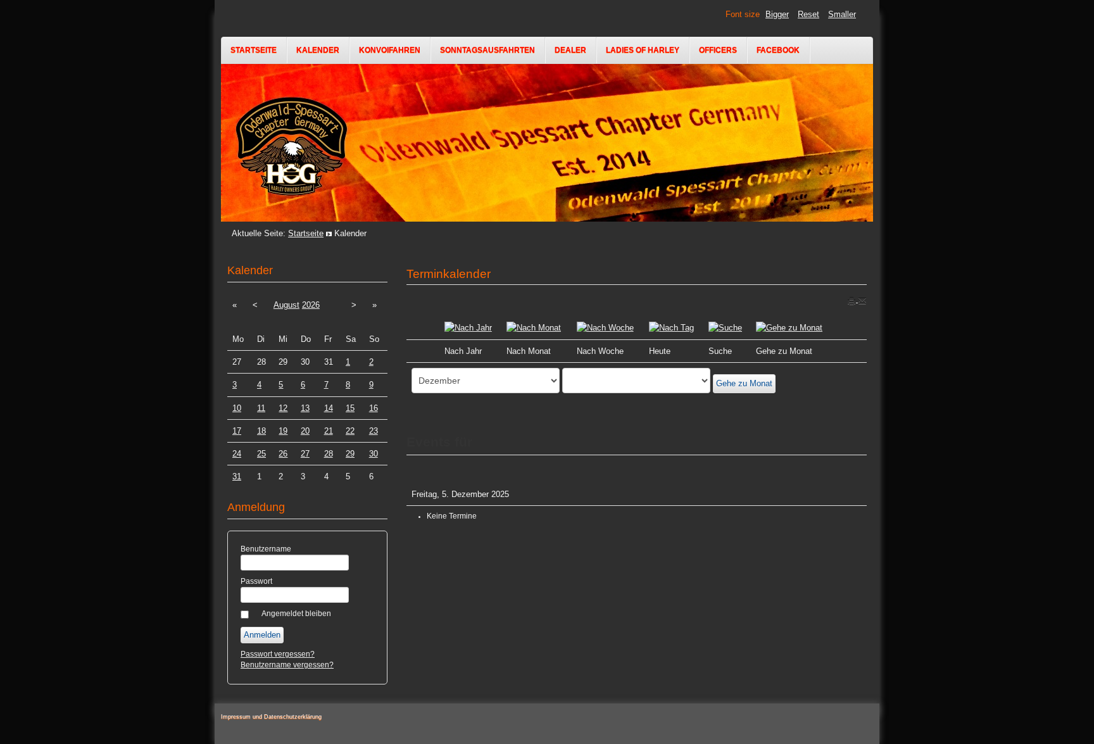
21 (328, 431)
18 (261, 431)
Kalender (317, 50)
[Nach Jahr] (468, 327)
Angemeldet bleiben (296, 613)
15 (350, 408)
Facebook (778, 50)
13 (305, 408)
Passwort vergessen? (278, 654)
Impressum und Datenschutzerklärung (271, 717)
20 (305, 431)
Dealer (570, 50)
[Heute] (671, 327)
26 (283, 453)
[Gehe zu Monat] (789, 327)
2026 (311, 305)
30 (373, 453)
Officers (718, 50)
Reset (808, 14)
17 (236, 431)
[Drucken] (852, 299)
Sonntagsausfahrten (487, 50)
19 (283, 431)
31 (236, 476)
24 (236, 453)
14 (328, 408)
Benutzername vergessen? (287, 665)
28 (328, 453)
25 (261, 453)
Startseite (253, 50)
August (286, 305)
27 (305, 453)
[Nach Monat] (533, 327)
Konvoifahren (389, 50)
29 (350, 453)
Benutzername (266, 549)
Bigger (777, 14)
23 (373, 431)
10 (236, 408)
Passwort (256, 581)
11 (261, 408)
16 (373, 408)
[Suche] (725, 327)
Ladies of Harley (642, 50)
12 (283, 408)
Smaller (842, 14)
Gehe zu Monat (744, 383)
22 (350, 431)
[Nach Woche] (605, 327)
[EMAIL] (862, 299)
